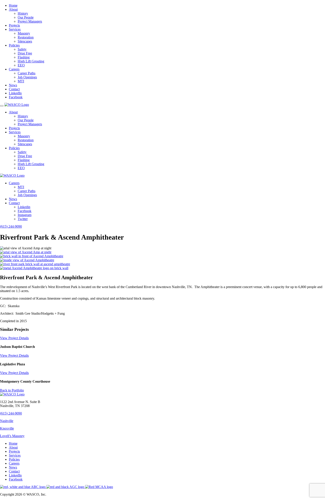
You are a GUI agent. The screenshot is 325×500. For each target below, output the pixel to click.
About (13, 9)
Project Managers (30, 21)
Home (13, 5)
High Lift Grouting (31, 61)
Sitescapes (25, 41)
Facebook (16, 97)
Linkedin (24, 207)
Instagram (24, 215)
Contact (14, 89)
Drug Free (25, 53)
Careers (14, 69)
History (23, 13)
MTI (21, 81)
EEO (21, 65)
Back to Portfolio (12, 390)
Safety (22, 49)
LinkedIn (15, 93)
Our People (26, 17)
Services (15, 29)
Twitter (23, 219)
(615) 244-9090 (11, 226)
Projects (14, 25)
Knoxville (7, 428)
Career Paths (26, 73)
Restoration (26, 37)
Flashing (24, 57)
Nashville (6, 421)
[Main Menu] (2, 106)
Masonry (24, 33)
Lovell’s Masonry (12, 436)
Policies (14, 45)
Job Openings (27, 77)
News (13, 85)
